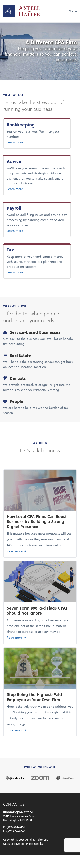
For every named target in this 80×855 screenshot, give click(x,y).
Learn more (29, 142)
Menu (73, 11)
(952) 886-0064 (15, 831)
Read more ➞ (40, 550)
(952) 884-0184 (16, 827)
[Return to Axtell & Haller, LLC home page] (21, 11)
